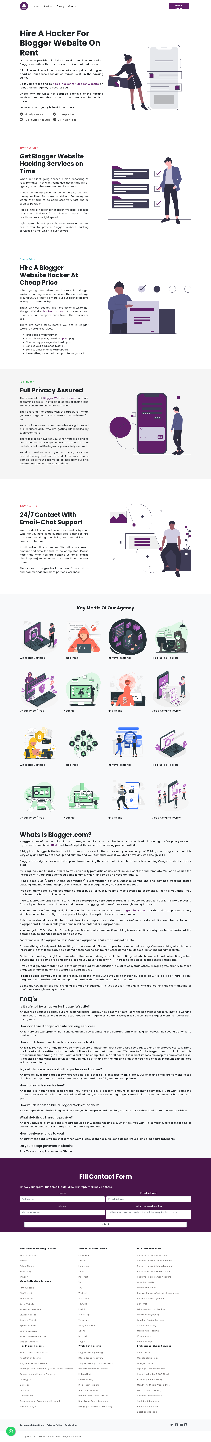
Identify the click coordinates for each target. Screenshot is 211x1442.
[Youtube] (182, 1425)
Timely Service (34, 114)
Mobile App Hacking (148, 1330)
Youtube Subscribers (148, 1401)
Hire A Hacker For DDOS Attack (153, 1374)
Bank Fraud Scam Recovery (93, 1401)
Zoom (81, 1330)
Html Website (27, 1287)
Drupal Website (28, 1314)
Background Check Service (93, 1368)
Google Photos (145, 1363)
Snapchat (83, 1298)
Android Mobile (28, 1255)
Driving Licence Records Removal (38, 1374)
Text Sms (24, 1390)
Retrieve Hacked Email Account (154, 1276)
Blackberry (25, 1271)
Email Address (148, 1193)
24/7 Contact (67, 120)
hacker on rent (53, 311)
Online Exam (26, 1395)
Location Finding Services (150, 1320)
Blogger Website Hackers (59, 398)
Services (48, 6)
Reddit (81, 1309)
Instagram (84, 1266)
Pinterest (83, 1276)
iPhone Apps (144, 1336)
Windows (25, 1276)
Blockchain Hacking (88, 1384)
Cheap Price (66, 114)
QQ (80, 1287)
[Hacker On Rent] (24, 6)
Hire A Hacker (179, 6)
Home (36, 6)
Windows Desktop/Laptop (151, 1309)
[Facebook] (177, 1425)
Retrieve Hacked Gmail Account (154, 1271)
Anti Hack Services (88, 1390)
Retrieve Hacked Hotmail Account (155, 1266)
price (65, 338)
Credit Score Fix (145, 1282)
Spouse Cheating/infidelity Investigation (158, 1293)
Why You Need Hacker (148, 1206)
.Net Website (26, 1298)
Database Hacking (147, 1411)
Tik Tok (82, 1271)
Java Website (27, 1304)
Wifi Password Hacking (149, 1390)
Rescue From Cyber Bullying (93, 1395)
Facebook (83, 1255)
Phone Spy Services (147, 1406)
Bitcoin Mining (85, 1379)
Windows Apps (145, 1341)
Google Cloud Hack (147, 1357)
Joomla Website (28, 1320)
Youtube (82, 1303)
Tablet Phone (27, 1266)
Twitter (82, 1260)
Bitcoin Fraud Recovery (90, 1357)
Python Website (28, 1325)
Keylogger (25, 1379)
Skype (81, 1341)
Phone (62, 1206)
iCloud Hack (143, 1352)
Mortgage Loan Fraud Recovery (95, 1406)
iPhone (23, 1260)
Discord (82, 1336)
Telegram (83, 1320)
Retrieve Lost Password (149, 1395)
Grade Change (28, 1406)
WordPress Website (30, 1309)
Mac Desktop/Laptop (148, 1314)
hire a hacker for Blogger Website (76, 84)
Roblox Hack (85, 1374)
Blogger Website (29, 1341)
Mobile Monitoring (146, 1287)
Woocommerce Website (33, 1336)
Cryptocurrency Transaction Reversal (40, 1401)
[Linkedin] (186, 1425)
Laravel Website (28, 1330)
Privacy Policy (54, 1425)
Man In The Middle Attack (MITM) (154, 1384)
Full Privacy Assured (38, 120)
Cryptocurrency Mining (90, 1352)
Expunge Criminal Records (151, 1368)
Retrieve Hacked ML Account (152, 1255)
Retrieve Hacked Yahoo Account (154, 1260)
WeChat (82, 1293)
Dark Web (142, 1303)
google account (137, 910)
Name (62, 1193)
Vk (79, 1282)
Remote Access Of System (34, 1352)
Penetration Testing (30, 1357)
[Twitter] (172, 1425)
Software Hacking (146, 1325)
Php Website (26, 1293)
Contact (72, 6)
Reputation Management (150, 1298)
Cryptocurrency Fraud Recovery (95, 1363)
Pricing (60, 6)
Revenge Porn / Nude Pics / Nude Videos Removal (47, 1368)
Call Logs (25, 1384)
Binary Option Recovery (149, 1379)
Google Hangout (87, 1325)
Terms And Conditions (32, 1425)
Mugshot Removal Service (34, 1363)
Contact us (71, 1425)
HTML (54, 845)
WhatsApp (84, 1314)
